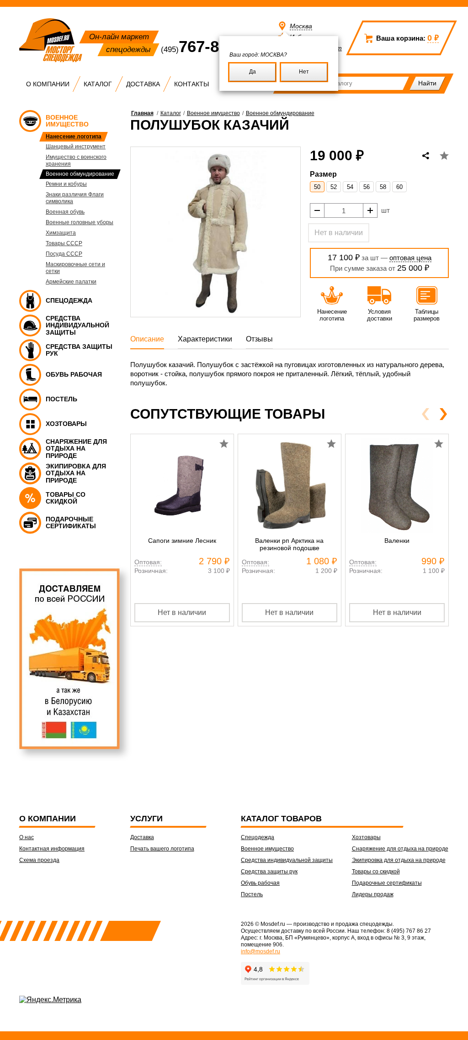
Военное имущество (213, 113)
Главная (142, 113)
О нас (26, 837)
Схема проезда (39, 860)
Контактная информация (52, 849)
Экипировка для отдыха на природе (399, 860)
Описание (147, 339)
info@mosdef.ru (260, 951)
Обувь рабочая (260, 883)
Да (252, 71)
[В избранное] (444, 156)
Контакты (191, 84)
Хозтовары (366, 837)
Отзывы (259, 339)
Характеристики (205, 339)
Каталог (98, 84)
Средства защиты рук (269, 871)
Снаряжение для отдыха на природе (400, 849)
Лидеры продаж (373, 894)
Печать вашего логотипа (162, 849)
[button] (443, 414)
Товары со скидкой (376, 871)
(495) (205, 49)
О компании (47, 84)
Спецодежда (257, 837)
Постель (252, 894)
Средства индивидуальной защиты (287, 860)
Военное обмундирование (280, 113)
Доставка (143, 84)
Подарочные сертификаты (387, 883)
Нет (304, 71)
